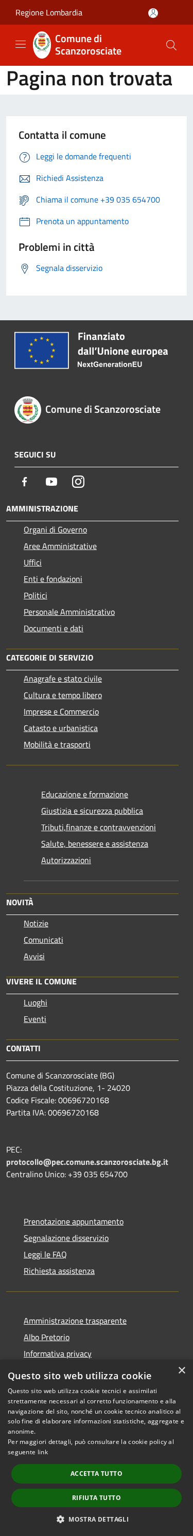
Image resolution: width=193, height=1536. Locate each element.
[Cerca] (171, 45)
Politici (35, 595)
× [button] (181, 1371)
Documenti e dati (53, 628)
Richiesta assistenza (59, 1271)
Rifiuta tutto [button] (96, 1497)
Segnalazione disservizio (66, 1238)
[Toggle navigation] (20, 44)
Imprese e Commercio (61, 711)
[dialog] (96, 1448)
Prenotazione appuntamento (74, 1221)
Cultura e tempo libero (63, 695)
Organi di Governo (55, 529)
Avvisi (34, 956)
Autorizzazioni (66, 860)
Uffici (33, 562)
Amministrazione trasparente (75, 1320)
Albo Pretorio (46, 1337)
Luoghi (35, 1002)
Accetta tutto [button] (96, 1473)
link (43, 1452)
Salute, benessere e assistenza (94, 843)
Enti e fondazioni (53, 579)
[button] (96, 1519)
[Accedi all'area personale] (153, 13)
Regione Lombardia (48, 12)
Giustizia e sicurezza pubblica (92, 810)
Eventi (35, 1019)
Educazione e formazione (84, 794)
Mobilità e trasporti (57, 744)
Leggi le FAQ (45, 1254)
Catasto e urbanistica (61, 728)
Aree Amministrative (60, 546)
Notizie (36, 923)
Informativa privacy (58, 1353)
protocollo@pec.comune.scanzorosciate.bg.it (87, 1162)
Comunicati (43, 940)
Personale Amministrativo (69, 612)
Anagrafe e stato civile (63, 678)
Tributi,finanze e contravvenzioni (98, 827)
